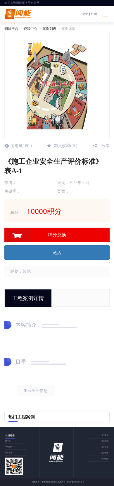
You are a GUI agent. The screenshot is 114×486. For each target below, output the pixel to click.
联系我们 (104, 459)
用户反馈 (104, 447)
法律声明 (104, 441)
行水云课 (8, 452)
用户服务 (104, 453)
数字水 (8, 441)
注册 (94, 14)
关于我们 (104, 435)
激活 (57, 252)
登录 (85, 14)
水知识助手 (9, 447)
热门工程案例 (21, 417)
